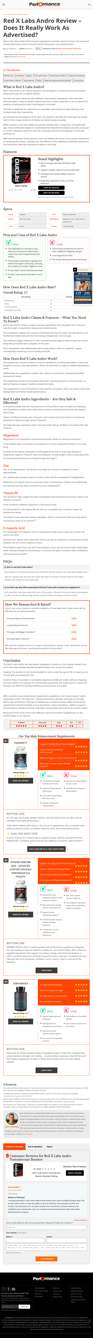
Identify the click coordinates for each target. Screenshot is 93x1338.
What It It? (9, 75)
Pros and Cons (40, 75)
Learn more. (22, 57)
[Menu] (3, 5)
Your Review (11, 1233)
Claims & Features (77, 75)
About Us (56, 1288)
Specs (29, 75)
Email (49, 1237)
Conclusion (78, 80)
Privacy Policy (57, 1297)
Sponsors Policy (76, 1294)
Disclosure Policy (77, 1297)
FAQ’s (39, 80)
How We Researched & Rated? (57, 80)
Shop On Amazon (51, 188)
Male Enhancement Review (15, 14)
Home (5, 14)
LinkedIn (29, 1134)
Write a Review (74, 1173)
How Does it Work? (12, 80)
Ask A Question (35, 1147)
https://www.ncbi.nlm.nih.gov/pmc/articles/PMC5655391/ (18, 1096)
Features (20, 75)
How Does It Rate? (58, 75)
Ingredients (29, 80)
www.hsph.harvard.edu (69, 1101)
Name (9, 1237)
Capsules (26, 14)
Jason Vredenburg (12, 1127)
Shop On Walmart (51, 193)
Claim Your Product (41, 1291)
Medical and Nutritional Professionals (69, 48)
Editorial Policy (76, 1288)
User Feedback (40, 1288)
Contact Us (56, 1294)
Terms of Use (57, 1291)
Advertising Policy (77, 1291)
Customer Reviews (14, 1147)
